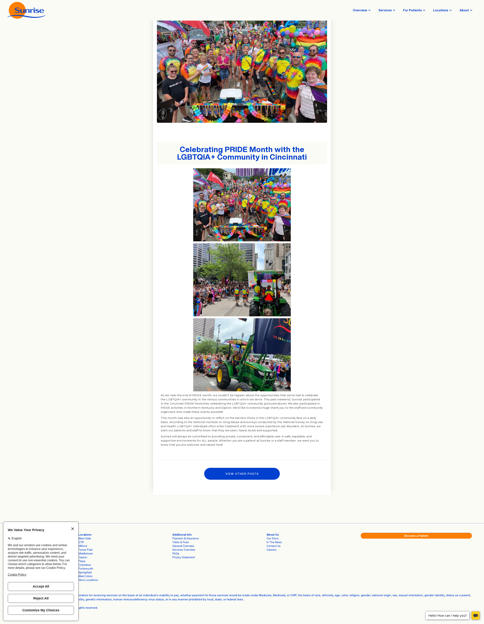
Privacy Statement (183, 557)
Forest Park (85, 550)
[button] (362, 10)
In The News (274, 542)
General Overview (183, 546)
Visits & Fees (180, 542)
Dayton (82, 557)
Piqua (81, 561)
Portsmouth (85, 569)
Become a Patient (416, 536)
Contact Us (274, 546)
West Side (84, 538)
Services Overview (183, 550)
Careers (271, 550)
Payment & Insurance (185, 538)
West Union (85, 576)
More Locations (88, 580)
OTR (81, 542)
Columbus (84, 565)
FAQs (175, 553)
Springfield (85, 572)
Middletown (85, 553)
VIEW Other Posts (242, 474)
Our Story (272, 538)
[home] (26, 10)
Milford (82, 546)
